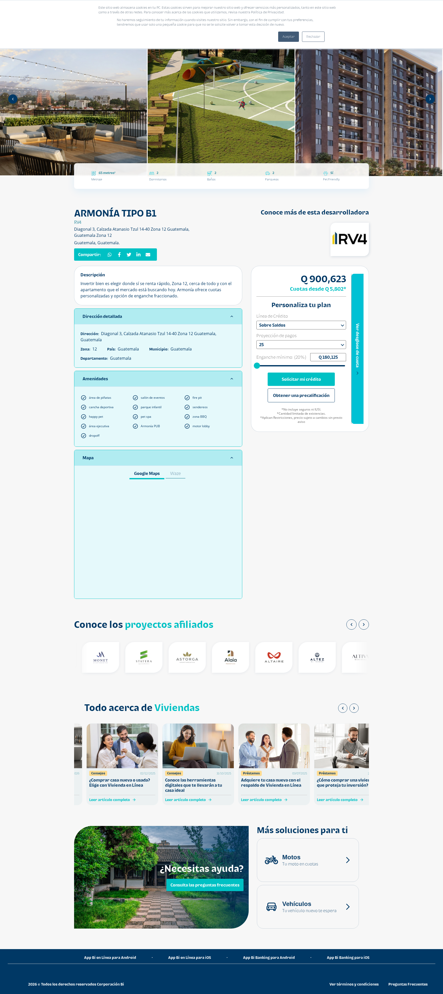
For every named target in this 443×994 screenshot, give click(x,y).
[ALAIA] (219, 657)
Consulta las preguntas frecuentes (204, 885)
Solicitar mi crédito (301, 379)
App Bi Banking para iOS (348, 957)
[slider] (257, 365)
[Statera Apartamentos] (132, 657)
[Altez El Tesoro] (306, 657)
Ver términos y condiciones (354, 984)
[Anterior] (12, 99)
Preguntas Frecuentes (408, 984)
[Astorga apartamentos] (176, 657)
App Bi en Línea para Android (110, 957)
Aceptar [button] (289, 36)
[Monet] (89, 657)
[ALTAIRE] (262, 657)
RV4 (77, 222)
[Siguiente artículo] (354, 708)
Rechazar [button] (313, 36)
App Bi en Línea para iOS (189, 957)
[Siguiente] (430, 99)
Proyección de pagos (276, 336)
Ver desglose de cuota (357, 345)
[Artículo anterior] (342, 708)
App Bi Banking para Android (269, 957)
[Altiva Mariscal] (349, 657)
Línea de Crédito (272, 316)
